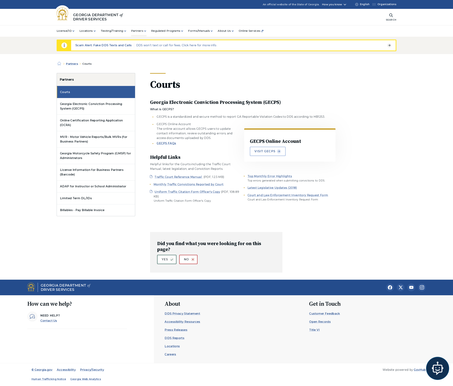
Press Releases (176, 330)
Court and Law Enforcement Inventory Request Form (288, 195)
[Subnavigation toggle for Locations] (97, 31)
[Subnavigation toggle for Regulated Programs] (184, 31)
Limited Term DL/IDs (76, 198)
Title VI (314, 330)
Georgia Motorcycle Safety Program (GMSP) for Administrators (95, 156)
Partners (72, 63)
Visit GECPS (264, 151)
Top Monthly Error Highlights (270, 176)
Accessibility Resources (182, 321)
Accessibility (66, 369)
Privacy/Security (92, 369)
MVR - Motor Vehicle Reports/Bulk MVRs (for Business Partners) (93, 139)
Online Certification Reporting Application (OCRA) (91, 123)
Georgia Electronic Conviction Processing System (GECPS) (91, 106)
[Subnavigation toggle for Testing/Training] (127, 31)
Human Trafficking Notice (48, 379)
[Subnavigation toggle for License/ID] (75, 31)
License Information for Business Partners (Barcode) (92, 172)
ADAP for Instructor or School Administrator (93, 186)
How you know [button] (332, 4)
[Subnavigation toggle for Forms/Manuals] (214, 31)
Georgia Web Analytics (85, 379)
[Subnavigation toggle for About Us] (235, 31)
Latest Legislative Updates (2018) (272, 187)
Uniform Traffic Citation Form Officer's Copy (187, 192)
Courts (65, 92)
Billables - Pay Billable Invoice (82, 210)
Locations (172, 346)
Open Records (320, 321)
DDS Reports (174, 338)
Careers (170, 354)
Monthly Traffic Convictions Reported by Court (188, 184)
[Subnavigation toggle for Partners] (147, 31)
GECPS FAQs (166, 143)
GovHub (420, 369)
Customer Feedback (324, 313)
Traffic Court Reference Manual (178, 177)
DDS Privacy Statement (182, 313)
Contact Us (48, 320)
